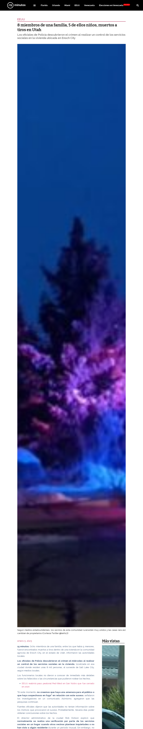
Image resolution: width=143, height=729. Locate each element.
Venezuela (89, 5)
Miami (67, 5)
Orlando (56, 5)
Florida (44, 5)
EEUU (77, 5)
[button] (34, 5)
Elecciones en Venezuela (114, 5)
